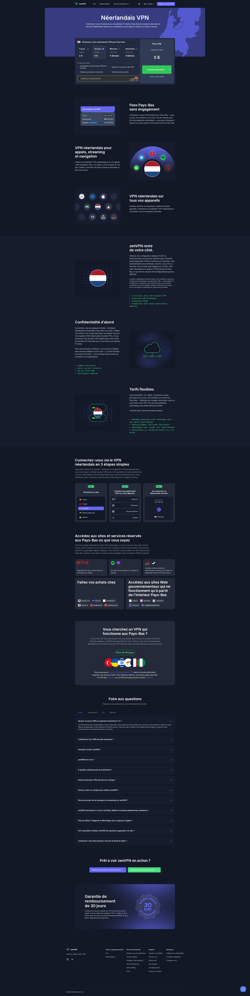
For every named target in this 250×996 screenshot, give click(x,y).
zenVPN (82, 4)
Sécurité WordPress (132, 964)
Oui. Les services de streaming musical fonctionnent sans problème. (103, 802)
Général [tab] (80, 712)
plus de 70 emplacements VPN (120, 672)
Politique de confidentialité (175, 953)
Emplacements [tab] (92, 712)
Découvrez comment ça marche (142, 870)
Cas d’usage (153, 964)
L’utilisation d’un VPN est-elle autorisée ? (96, 739)
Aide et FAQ (152, 960)
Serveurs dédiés (131, 957)
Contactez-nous (171, 960)
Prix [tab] (103, 712)
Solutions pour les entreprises (136, 953)
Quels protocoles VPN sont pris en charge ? (97, 780)
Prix (94, 4)
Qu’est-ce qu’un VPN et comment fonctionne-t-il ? (99, 721)
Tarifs (128, 971)
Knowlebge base (154, 967)
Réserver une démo (155, 971)
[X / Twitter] (72, 960)
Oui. (113, 812)
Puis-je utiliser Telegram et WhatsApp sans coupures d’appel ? (105, 821)
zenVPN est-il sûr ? (86, 760)
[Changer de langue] (139, 4)
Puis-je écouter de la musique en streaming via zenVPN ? (103, 800)
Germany (149, 678)
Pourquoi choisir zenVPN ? (89, 749)
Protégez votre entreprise (134, 960)
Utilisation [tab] (112, 712)
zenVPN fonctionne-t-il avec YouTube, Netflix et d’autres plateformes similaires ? (113, 810)
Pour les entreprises (121, 4)
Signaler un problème (156, 953)
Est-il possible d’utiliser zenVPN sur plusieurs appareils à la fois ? (106, 831)
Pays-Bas (111, 678)
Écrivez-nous (153, 957)
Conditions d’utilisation (173, 957)
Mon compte (148, 4)
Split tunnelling (131, 967)
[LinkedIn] (67, 960)
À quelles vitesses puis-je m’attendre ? (95, 770)
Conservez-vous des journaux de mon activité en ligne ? (102, 841)
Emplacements (105, 4)
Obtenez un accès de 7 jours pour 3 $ (106, 870)
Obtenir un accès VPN (166, 4)
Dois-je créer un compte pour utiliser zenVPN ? (98, 790)
